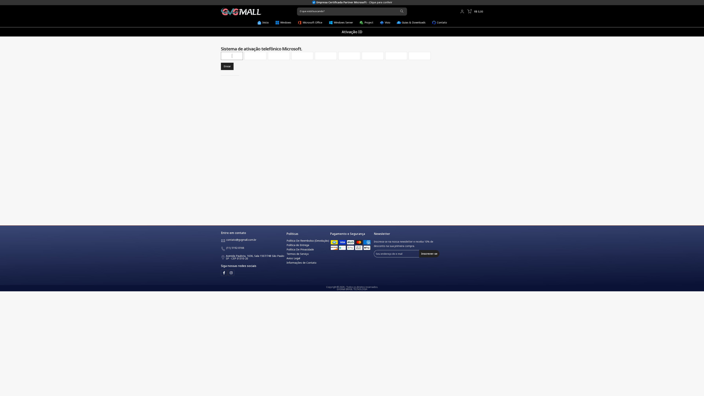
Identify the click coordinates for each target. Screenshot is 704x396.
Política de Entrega (298, 245)
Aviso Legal (293, 258)
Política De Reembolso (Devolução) (308, 240)
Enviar (227, 66)
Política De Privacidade (300, 249)
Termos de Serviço (298, 254)
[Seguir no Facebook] (224, 273)
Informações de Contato (301, 262)
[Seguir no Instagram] (231, 273)
